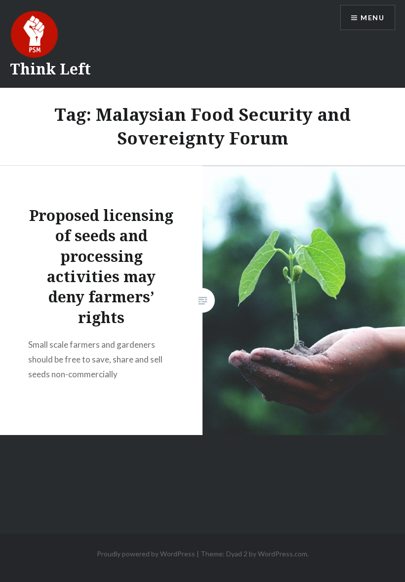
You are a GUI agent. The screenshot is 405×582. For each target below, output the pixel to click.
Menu (372, 17)
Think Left (50, 69)
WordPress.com (282, 553)
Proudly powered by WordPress (146, 553)
